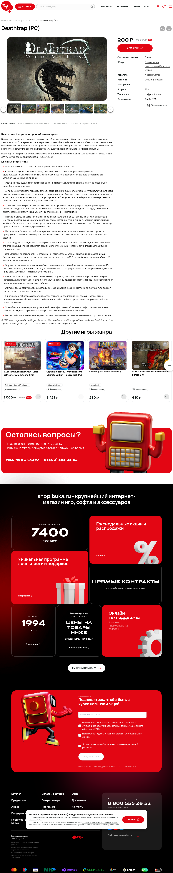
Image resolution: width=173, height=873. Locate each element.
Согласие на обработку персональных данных (99, 822)
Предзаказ (106, 7)
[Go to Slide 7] (100, 108)
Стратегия (164, 66)
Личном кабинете (128, 767)
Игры (21, 21)
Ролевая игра (152, 66)
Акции (136, 7)
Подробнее (24, 596)
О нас (147, 7)
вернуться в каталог (84, 668)
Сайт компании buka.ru (121, 835)
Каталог (13, 21)
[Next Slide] (110, 109)
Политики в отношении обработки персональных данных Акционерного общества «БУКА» (112, 726)
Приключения (152, 62)
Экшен (148, 70)
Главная (5, 21)
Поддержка (18, 813)
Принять (131, 820)
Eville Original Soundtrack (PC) (105, 372)
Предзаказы (18, 800)
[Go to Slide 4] (57, 108)
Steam (148, 57)
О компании (32, 644)
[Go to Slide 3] (43, 108)
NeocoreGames (152, 75)
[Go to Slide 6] (86, 108)
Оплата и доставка (77, 648)
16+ (147, 90)
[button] (57, 69)
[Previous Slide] (3, 109)
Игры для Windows (34, 21)
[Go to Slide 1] (14, 108)
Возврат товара (51, 800)
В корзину (133, 48)
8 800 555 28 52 (129, 803)
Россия (159, 80)
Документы (79, 800)
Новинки (122, 7)
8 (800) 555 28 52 (60, 460)
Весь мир (149, 80)
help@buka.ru (22, 460)
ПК (146, 85)
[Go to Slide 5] (72, 108)
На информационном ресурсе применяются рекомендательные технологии (24, 855)
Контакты (77, 807)
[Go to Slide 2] (29, 108)
